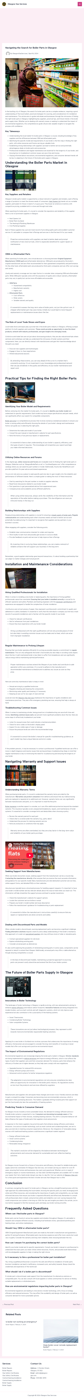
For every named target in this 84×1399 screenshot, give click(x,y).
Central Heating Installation (11, 1378)
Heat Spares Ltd (54, 201)
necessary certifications (64, 602)
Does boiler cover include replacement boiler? (60, 1346)
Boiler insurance (10, 806)
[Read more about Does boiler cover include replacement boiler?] (60, 1331)
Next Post (77, 1304)
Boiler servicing (10, 421)
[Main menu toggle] (80, 4)
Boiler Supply (6, 1383)
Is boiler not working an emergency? (21, 1322)
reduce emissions (30, 1058)
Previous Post (8, 1304)
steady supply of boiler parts (62, 515)
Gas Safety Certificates (10, 1373)
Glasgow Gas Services (17, 4)
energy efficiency (18, 1008)
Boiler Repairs (10, 1324)
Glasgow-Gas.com (71, 1175)
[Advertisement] (42, 23)
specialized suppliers (33, 934)
